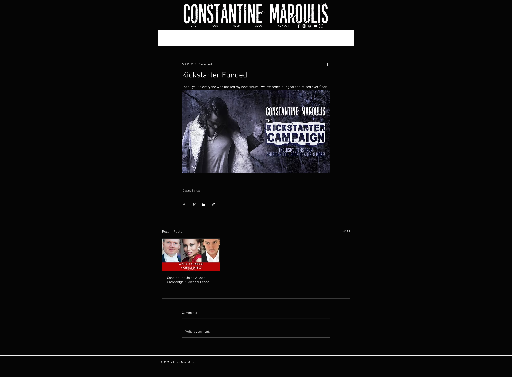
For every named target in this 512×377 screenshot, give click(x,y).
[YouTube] (315, 26)
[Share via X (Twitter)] (194, 204)
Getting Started (191, 38)
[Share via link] (213, 204)
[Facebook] (298, 26)
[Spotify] (310, 26)
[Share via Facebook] (184, 204)
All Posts (167, 38)
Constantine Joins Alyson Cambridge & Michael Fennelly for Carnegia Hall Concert (190, 280)
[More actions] (327, 64)
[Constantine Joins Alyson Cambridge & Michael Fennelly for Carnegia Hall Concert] (191, 255)
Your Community (220, 38)
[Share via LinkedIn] (203, 204)
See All (346, 231)
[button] (345, 37)
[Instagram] (304, 26)
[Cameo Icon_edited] (321, 26)
